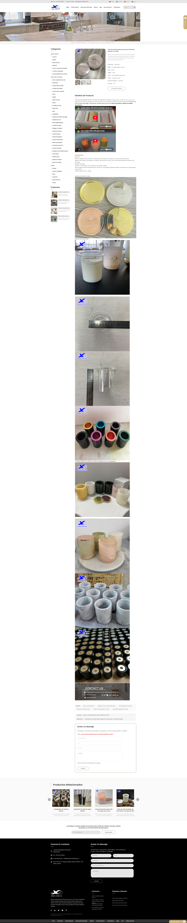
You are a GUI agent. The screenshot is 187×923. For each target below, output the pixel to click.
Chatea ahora (175, 921)
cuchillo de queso (57, 125)
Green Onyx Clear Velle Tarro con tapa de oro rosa (104, 810)
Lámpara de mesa (57, 131)
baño (54, 174)
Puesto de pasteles (57, 137)
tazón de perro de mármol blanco (119, 903)
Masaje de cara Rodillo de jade (60, 151)
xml (122, 921)
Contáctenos (116, 7)
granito (54, 60)
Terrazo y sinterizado (58, 71)
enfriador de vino (57, 120)
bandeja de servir (57, 105)
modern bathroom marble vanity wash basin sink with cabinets (64, 200)
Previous (49, 799)
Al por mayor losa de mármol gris (119, 905)
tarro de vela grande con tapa (102, 709)
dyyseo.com (59, 915)
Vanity (54, 182)
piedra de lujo (56, 62)
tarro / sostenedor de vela (93, 42)
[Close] (185, 35)
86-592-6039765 (60, 1)
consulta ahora (116, 88)
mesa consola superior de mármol (119, 898)
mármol (55, 57)
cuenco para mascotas (58, 91)
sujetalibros (55, 114)
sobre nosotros (108, 7)
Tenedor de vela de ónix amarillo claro (83, 810)
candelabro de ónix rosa (126, 706)
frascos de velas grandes (84, 709)
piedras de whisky (57, 159)
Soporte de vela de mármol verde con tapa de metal (125, 810)
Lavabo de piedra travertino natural (64, 192)
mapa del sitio (130, 921)
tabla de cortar (56, 100)
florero (54, 103)
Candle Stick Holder (57, 88)
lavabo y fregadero (57, 171)
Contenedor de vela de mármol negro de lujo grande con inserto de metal (103, 719)
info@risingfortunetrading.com (81, 1)
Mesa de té (55, 108)
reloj (54, 111)
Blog (100, 7)
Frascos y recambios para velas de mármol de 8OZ (96, 715)
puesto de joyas (56, 134)
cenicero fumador (57, 148)
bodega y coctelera (57, 128)
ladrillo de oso (56, 157)
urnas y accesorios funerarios (60, 68)
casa (53, 921)
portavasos (55, 83)
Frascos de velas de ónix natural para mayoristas (64, 208)
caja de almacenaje (58, 140)
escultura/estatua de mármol (60, 74)
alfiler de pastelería (57, 142)
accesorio (55, 177)
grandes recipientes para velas (121, 709)
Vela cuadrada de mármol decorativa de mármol (64, 216)
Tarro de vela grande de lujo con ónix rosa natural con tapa (97, 734)
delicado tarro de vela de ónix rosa (107, 706)
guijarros (55, 65)
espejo (54, 97)
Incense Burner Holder (58, 85)
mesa (54, 94)
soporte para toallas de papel (60, 117)
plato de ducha (56, 180)
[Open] (185, 24)
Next (137, 799)
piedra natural (75, 7)
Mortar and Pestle (57, 162)
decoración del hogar (86, 7)
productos (60, 921)
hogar (67, 7)
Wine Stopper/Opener (58, 122)
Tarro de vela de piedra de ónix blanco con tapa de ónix (61, 810)
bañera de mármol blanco (118, 900)
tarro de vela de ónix (89, 706)
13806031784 (56, 852)
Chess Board (56, 154)
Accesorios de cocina (58, 145)
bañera (96, 7)
